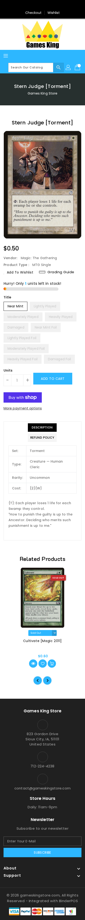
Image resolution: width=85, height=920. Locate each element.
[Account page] (68, 67)
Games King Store (43, 93)
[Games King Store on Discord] (51, 5)
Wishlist (53, 12)
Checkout (33, 12)
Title (8, 297)
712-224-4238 (42, 766)
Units (8, 370)
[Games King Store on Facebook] (33, 5)
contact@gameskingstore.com (42, 788)
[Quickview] (33, 663)
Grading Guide (60, 272)
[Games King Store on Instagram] (42, 5)
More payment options (23, 408)
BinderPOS (68, 900)
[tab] (42, 427)
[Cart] (78, 67)
